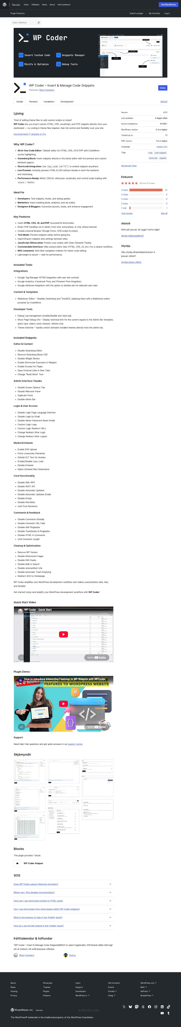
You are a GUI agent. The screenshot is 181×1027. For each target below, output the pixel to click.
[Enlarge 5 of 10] (76, 789)
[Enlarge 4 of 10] (76, 762)
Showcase (47, 983)
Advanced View (129, 165)
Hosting (14, 991)
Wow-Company (46, 90)
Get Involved (114, 983)
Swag (111, 995)
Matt (144, 987)
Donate (112, 991)
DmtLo (72, 955)
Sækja (163, 88)
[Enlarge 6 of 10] (76, 803)
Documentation (21, 134)
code (150, 153)
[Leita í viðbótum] (38, 22)
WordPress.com (149, 983)
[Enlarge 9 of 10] (110, 778)
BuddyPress (147, 995)
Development (67, 101)
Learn (78, 983)
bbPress (145, 991)
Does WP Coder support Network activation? (36, 884)
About (13, 983)
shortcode (153, 158)
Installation (49, 101)
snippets (162, 158)
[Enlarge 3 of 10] (42, 818)
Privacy (14, 995)
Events (111, 987)
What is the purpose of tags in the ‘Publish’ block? (38, 917)
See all (164, 213)
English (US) (162, 146)
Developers (81, 991)
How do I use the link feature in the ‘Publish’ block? (39, 926)
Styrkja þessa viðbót (131, 262)
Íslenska (39, 1010)
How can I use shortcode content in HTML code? (38, 901)
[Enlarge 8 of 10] (110, 762)
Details (19, 101)
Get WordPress (168, 4)
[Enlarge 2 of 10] (42, 790)
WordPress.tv (83, 995)
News (13, 987)
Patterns (46, 995)
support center (75, 744)
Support (79, 987)
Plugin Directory (18, 13)
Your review (127, 213)
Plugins (46, 991)
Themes (46, 987)
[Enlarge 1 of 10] (42, 762)
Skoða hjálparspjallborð (132, 235)
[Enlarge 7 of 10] (76, 810)
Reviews (33, 101)
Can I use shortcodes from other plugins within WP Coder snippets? (47, 909)
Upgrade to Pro (38, 134)
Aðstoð (163, 101)
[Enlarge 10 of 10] (110, 802)
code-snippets (160, 153)
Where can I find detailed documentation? (34, 892)
